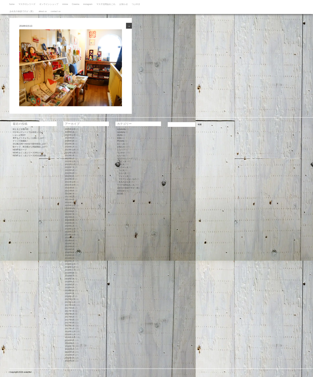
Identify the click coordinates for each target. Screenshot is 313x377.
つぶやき (136, 4)
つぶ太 (122, 170)
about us (43, 11)
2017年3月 (70, 323)
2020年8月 (70, 211)
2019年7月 (70, 243)
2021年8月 (70, 191)
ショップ (121, 150)
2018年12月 (70, 264)
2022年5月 (70, 170)
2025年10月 (70, 129)
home (12, 4)
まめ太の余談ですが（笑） (22, 11)
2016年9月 (70, 340)
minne (65, 4)
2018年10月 (70, 270)
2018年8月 (70, 276)
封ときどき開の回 (20, 129)
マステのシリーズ (26, 4)
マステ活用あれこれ (105, 4)
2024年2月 (70, 144)
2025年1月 (70, 132)
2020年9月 (70, 208)
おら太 (122, 164)
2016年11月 (70, 334)
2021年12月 (70, 182)
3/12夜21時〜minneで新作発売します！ (30, 144)
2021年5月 (70, 197)
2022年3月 (70, 176)
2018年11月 (70, 267)
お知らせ (123, 4)
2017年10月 (70, 305)
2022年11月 (70, 164)
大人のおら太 (124, 182)
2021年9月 (70, 188)
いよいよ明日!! (19, 135)
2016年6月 (70, 349)
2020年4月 (70, 220)
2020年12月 (70, 205)
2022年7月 (70, 167)
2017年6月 (70, 314)
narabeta (121, 132)
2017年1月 (70, 328)
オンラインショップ (48, 4)
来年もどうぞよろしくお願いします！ (29, 138)
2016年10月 (70, 337)
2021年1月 (70, 202)
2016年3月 (70, 358)
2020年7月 (70, 214)
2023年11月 (70, 153)
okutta (119, 135)
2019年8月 (70, 240)
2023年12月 (70, 150)
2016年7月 (70, 346)
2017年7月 (70, 311)
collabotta (121, 129)
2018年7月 (70, 279)
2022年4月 (70, 173)
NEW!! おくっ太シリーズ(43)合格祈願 (29, 155)
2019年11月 (70, 232)
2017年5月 (70, 317)
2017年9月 (70, 308)
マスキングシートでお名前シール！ (28, 132)
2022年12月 (70, 161)
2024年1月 (70, 147)
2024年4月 (70, 138)
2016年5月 (70, 352)
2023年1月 (70, 158)
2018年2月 (70, 293)
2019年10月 (70, 235)
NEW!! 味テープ (20, 150)
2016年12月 (70, 331)
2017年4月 (70, 320)
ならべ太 (121, 155)
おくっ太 (121, 144)
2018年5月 (70, 284)
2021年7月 (70, 194)
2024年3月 (70, 141)
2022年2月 (70, 179)
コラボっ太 (123, 167)
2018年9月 (70, 273)
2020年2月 (70, 223)
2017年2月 (70, 326)
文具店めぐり (123, 191)
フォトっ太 (123, 176)
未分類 (120, 194)
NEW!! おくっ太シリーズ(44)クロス (28, 153)
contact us (56, 11)
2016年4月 (70, 355)
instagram (87, 4)
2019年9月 (70, 238)
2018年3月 (70, 290)
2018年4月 (70, 287)
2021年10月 (70, 185)
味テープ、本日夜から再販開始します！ (30, 147)
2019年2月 (70, 258)
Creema (75, 4)
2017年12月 (70, 299)
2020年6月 (70, 217)
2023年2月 (70, 155)
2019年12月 (70, 229)
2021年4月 (70, 199)
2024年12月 (70, 135)
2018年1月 (70, 296)
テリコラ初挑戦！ (20, 141)
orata (119, 138)
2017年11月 (70, 302)
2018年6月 (70, 282)
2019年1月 (70, 261)
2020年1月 (70, 226)
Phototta (120, 141)
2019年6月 (70, 246)
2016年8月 (70, 343)
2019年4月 (70, 252)
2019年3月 (70, 255)
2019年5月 (70, 249)
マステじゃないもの (127, 179)
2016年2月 (70, 361)
